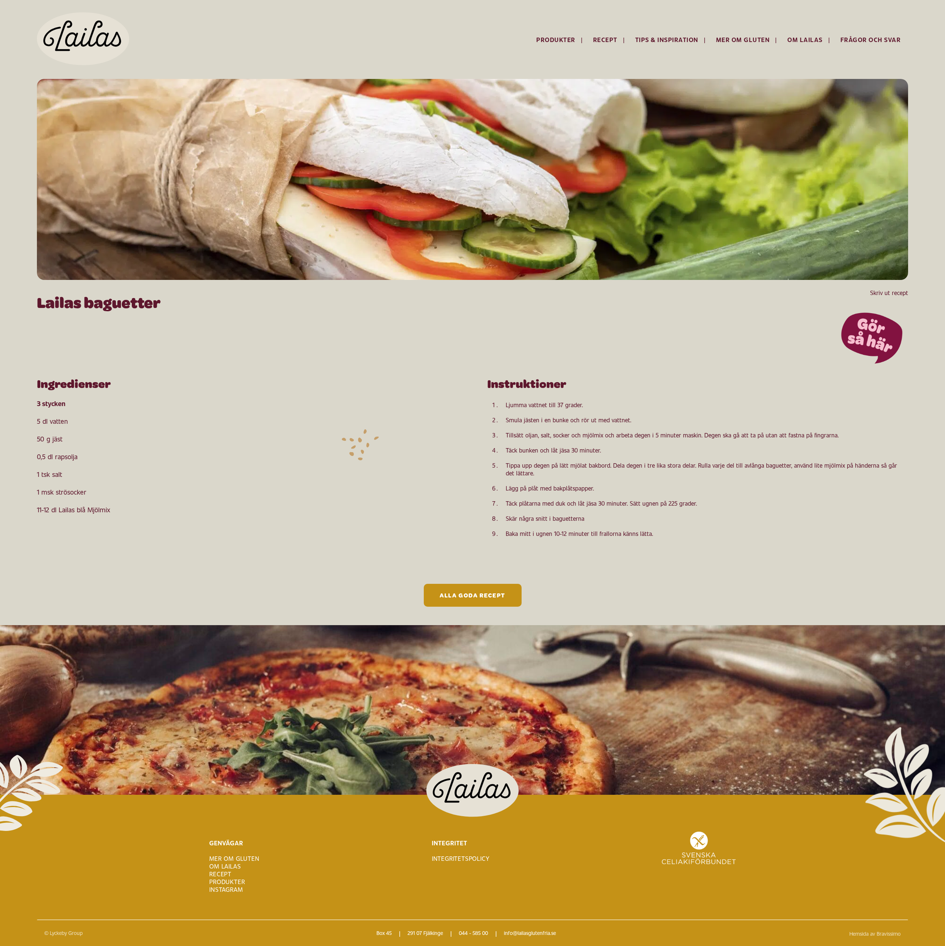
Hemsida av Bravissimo (875, 933)
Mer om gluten (743, 40)
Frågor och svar (871, 40)
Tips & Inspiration (666, 40)
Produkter (555, 40)
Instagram (226, 889)
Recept (605, 40)
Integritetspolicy (460, 858)
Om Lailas (805, 40)
